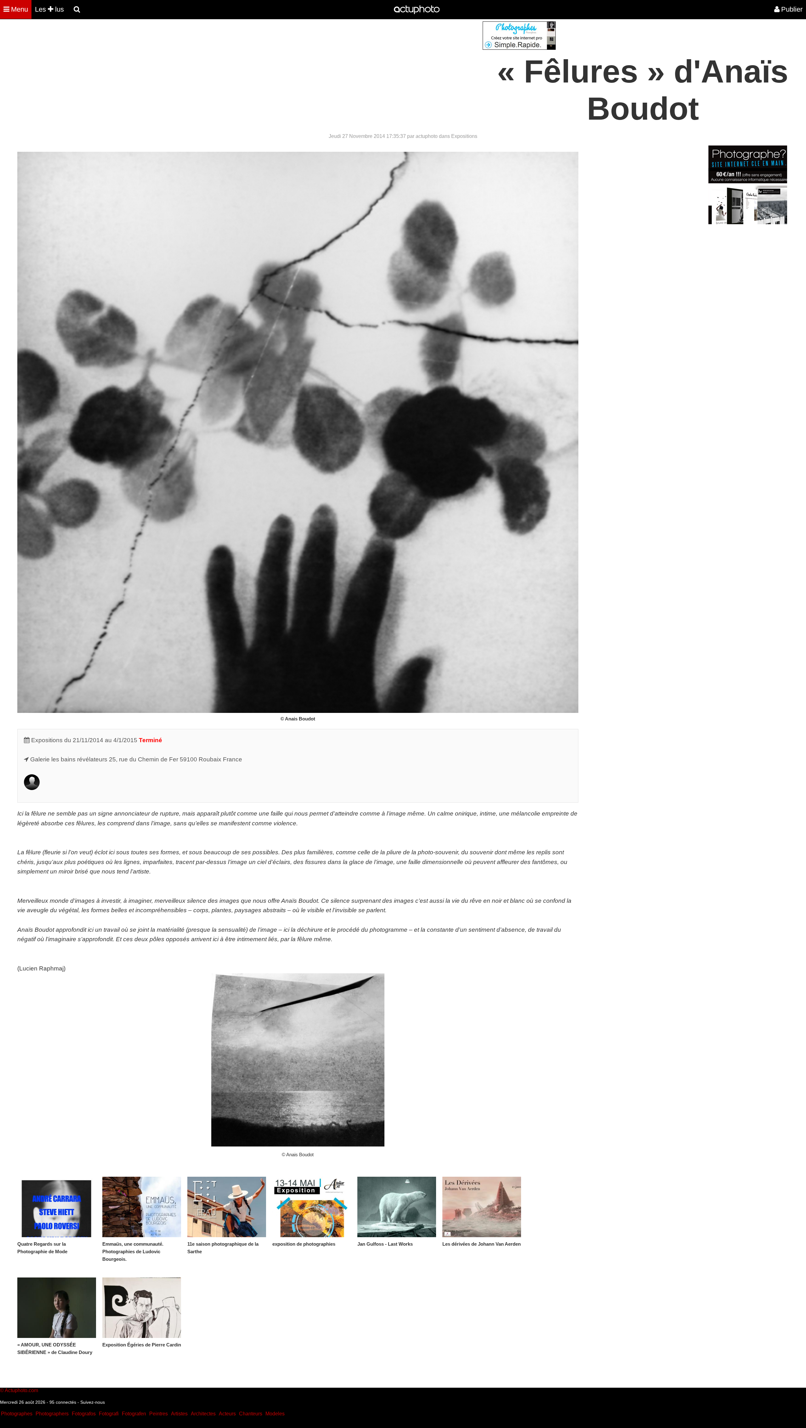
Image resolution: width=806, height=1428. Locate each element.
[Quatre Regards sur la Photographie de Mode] (56, 1207)
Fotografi (109, 1413)
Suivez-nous (92, 1402)
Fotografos (84, 1413)
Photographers (52, 1413)
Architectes (203, 1413)
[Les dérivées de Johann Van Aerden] (481, 1207)
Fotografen (134, 1413)
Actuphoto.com (21, 1390)
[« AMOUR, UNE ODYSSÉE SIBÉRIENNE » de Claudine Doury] (56, 1307)
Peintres (158, 1413)
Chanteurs (250, 1413)
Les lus (49, 9)
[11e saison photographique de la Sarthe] (226, 1207)
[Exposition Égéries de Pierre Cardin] (141, 1307)
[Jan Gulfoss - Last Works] (396, 1207)
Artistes (179, 1413)
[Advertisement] (365, 65)
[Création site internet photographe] (519, 48)
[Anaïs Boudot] (32, 788)
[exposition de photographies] (311, 1207)
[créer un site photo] (747, 222)
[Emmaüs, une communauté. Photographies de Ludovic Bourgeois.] (141, 1207)
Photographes (16, 1413)
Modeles (275, 1413)
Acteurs (227, 1413)
